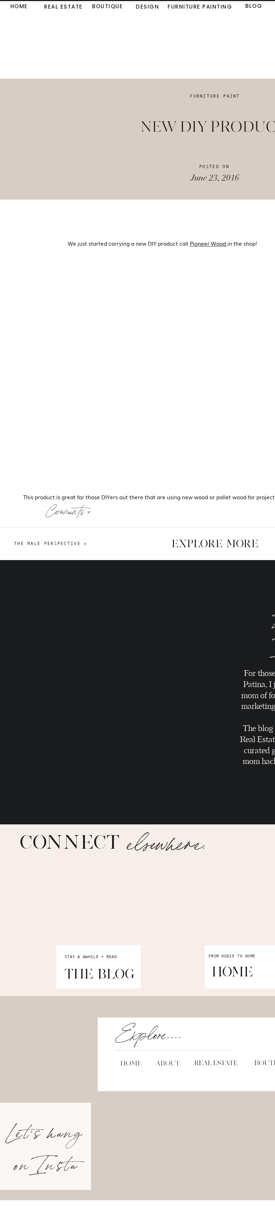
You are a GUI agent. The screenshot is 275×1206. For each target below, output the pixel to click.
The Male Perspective (47, 543)
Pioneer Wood (208, 243)
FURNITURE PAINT (215, 96)
